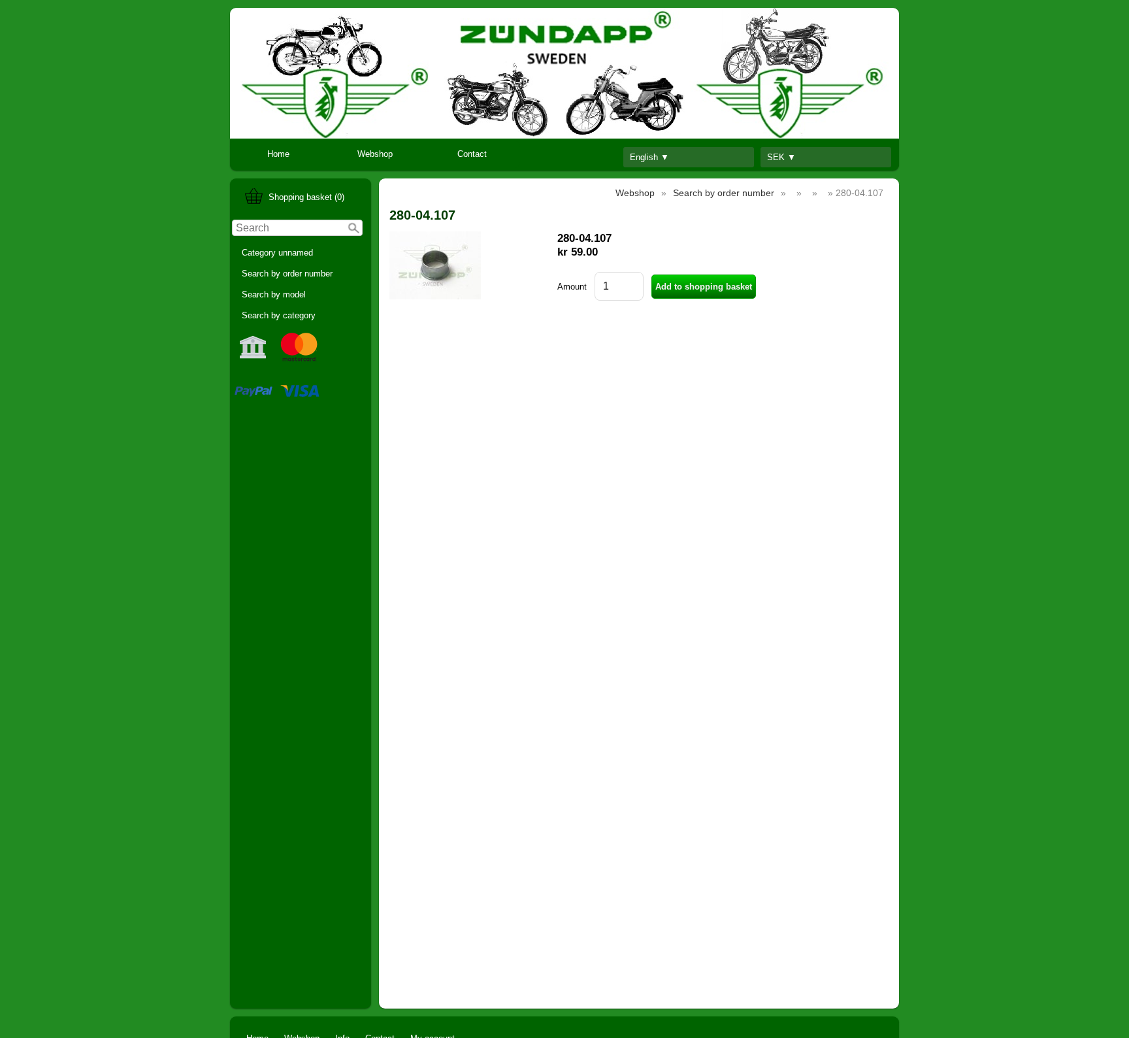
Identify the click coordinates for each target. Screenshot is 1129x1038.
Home (278, 154)
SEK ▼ (781, 157)
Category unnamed (277, 253)
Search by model (274, 294)
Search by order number (287, 273)
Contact (472, 154)
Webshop (375, 154)
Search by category (279, 315)
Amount (572, 287)
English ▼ (649, 157)
